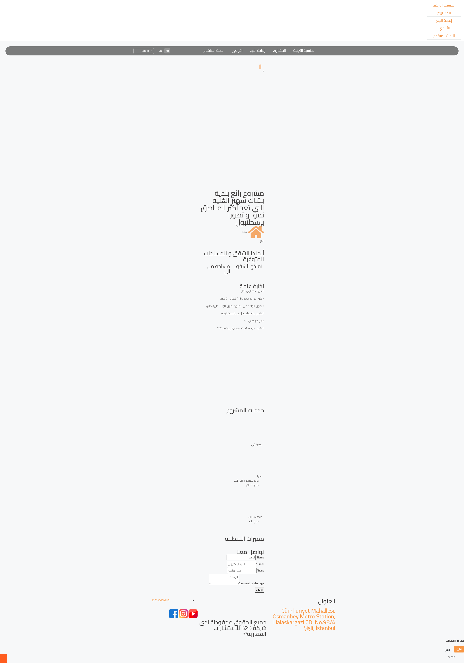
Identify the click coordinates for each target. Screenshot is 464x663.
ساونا (259, 476)
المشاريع (444, 12)
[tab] (260, 67)
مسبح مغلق (252, 485)
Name (260, 557)
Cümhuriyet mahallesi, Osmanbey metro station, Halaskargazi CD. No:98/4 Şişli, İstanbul (304, 619)
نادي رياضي (253, 521)
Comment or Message (251, 583)
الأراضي (444, 28)
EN (160, 50)
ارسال (259, 590)
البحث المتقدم (444, 35)
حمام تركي (256, 444)
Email (260, 564)
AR (167, 50)
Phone (260, 570)
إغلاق (448, 649)
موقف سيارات (255, 516)
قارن (459, 649)
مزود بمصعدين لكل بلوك (246, 480)
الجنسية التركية (444, 5)
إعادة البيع (444, 20)
